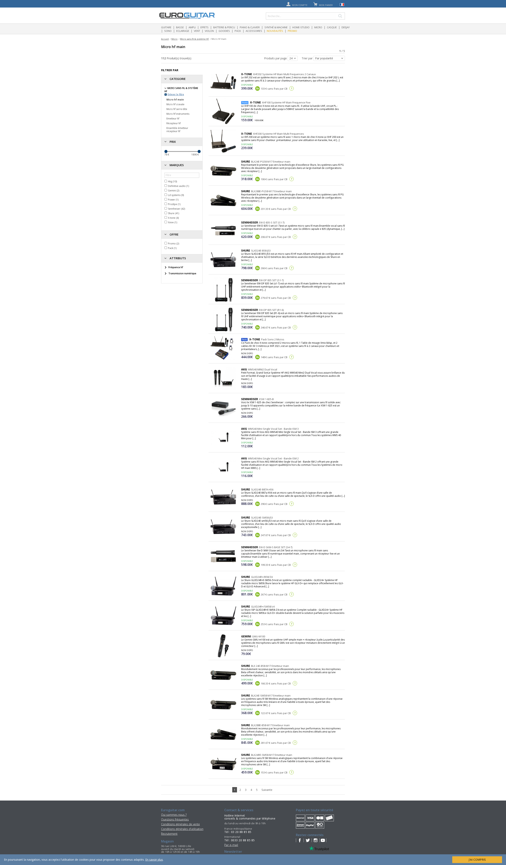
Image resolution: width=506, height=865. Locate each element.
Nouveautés (275, 31)
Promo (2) (173, 243)
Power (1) (173, 199)
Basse (180, 27)
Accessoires (254, 31)
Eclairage (182, 31)
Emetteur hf (172, 118)
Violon (209, 31)
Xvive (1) (172, 222)
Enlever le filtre (176, 94)
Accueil (165, 38)
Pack (238, 31)
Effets (204, 27)
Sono (168, 31)
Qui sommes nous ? (174, 815)
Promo (292, 31)
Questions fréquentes (175, 819)
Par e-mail (231, 845)
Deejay (346, 27)
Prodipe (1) (174, 204)
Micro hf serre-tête (176, 109)
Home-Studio (301, 27)
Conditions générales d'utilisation (182, 829)
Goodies (224, 31)
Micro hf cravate (175, 104)
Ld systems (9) (176, 195)
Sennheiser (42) (176, 208)
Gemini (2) (173, 190)
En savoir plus (154, 859)
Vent (197, 31)
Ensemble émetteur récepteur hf (177, 129)
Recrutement (169, 834)
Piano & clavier (250, 27)
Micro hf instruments (177, 113)
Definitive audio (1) (178, 186)
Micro (318, 27)
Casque (332, 27)
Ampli (192, 27)
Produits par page (276, 58)
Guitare (166, 27)
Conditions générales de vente (180, 824)
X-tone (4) (173, 218)
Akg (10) (172, 181)
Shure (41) (173, 213)
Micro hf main (175, 99)
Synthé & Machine (276, 27)
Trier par (307, 58)
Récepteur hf (173, 123)
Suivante (266, 790)
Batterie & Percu (224, 27)
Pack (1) (172, 248)
